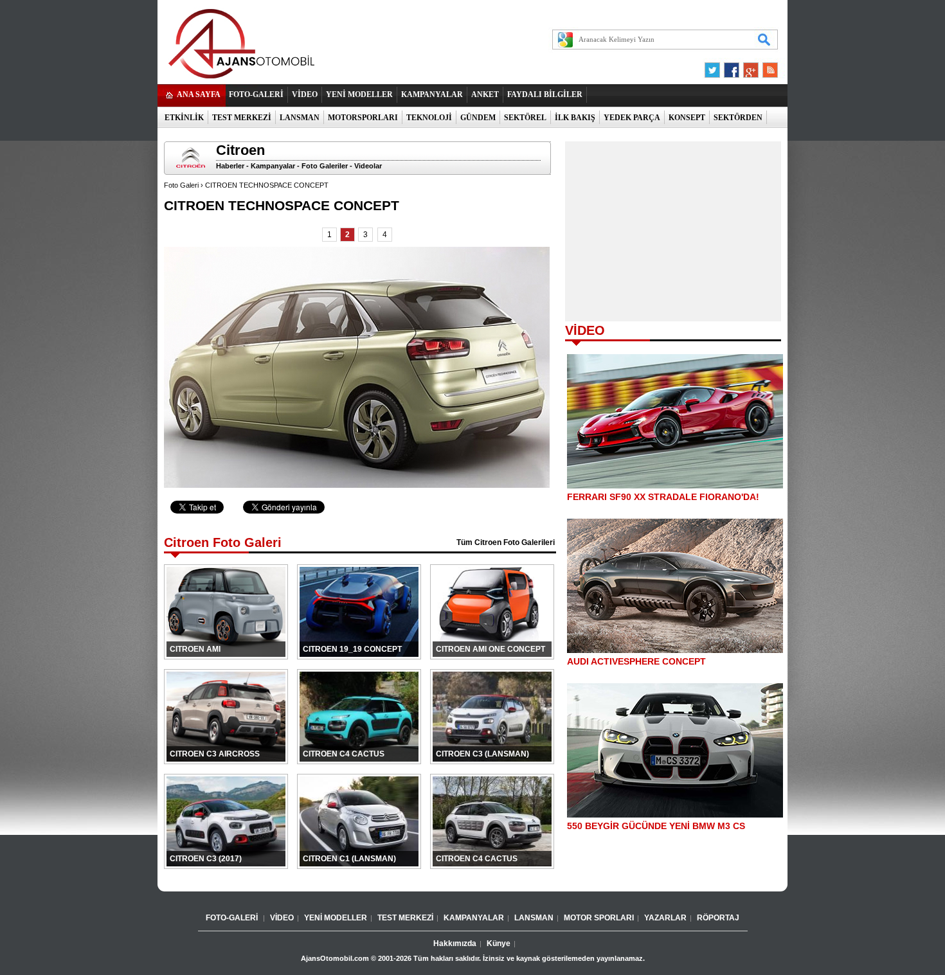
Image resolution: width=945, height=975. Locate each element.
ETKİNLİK (184, 117)
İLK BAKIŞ (575, 117)
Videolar (368, 166)
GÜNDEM (478, 117)
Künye (498, 943)
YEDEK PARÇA (632, 117)
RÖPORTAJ (718, 917)
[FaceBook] (731, 67)
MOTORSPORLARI (363, 117)
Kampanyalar (273, 166)
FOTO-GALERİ (256, 94)
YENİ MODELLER (359, 94)
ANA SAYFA (199, 94)
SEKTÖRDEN (738, 117)
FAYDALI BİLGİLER (544, 94)
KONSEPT (687, 117)
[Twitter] (714, 67)
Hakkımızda (454, 943)
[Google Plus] (749, 67)
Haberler (230, 166)
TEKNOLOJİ (429, 117)
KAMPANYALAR (432, 94)
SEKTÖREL (525, 117)
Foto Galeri (181, 185)
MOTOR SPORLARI (599, 917)
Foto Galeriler (325, 166)
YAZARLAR (665, 917)
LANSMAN (300, 117)
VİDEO (305, 94)
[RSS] (766, 67)
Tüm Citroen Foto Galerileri (505, 542)
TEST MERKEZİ (241, 117)
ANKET (485, 94)
